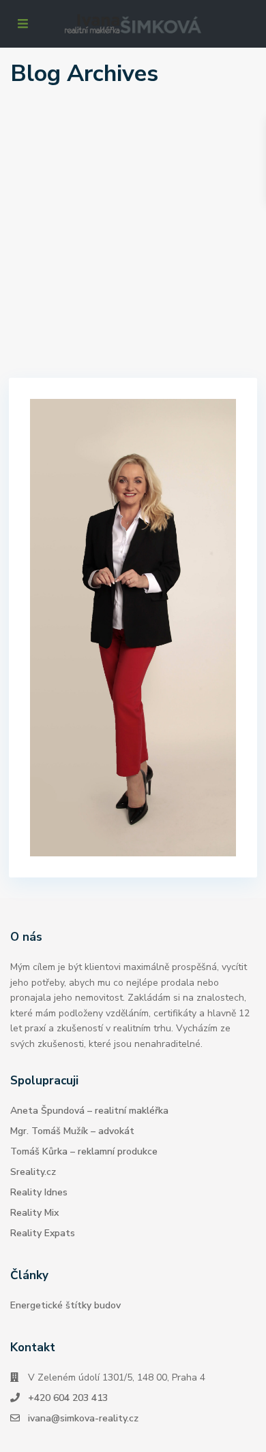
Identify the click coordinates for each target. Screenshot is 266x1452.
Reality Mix (34, 1212)
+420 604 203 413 (68, 1397)
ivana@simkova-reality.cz (83, 1418)
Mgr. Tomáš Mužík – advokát (72, 1131)
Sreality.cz (33, 1171)
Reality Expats (42, 1233)
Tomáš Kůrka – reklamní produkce (84, 1151)
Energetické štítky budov (65, 1305)
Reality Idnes (39, 1192)
